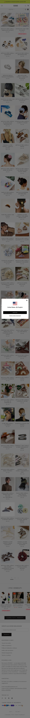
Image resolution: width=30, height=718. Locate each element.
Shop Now (15, 312)
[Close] (27, 300)
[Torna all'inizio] (27, 537)
